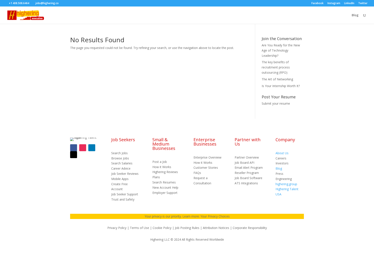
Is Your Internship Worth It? (281, 86)
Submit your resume (276, 103)
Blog (355, 15)
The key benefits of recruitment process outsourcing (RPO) (276, 67)
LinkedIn (349, 3)
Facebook (317, 3)
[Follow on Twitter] (73, 154)
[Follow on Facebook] (73, 147)
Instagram (333, 3)
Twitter (363, 3)
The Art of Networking (277, 79)
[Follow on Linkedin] (91, 147)
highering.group (286, 184)
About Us (282, 153)
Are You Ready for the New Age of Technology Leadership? (281, 50)
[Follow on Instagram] (82, 147)
